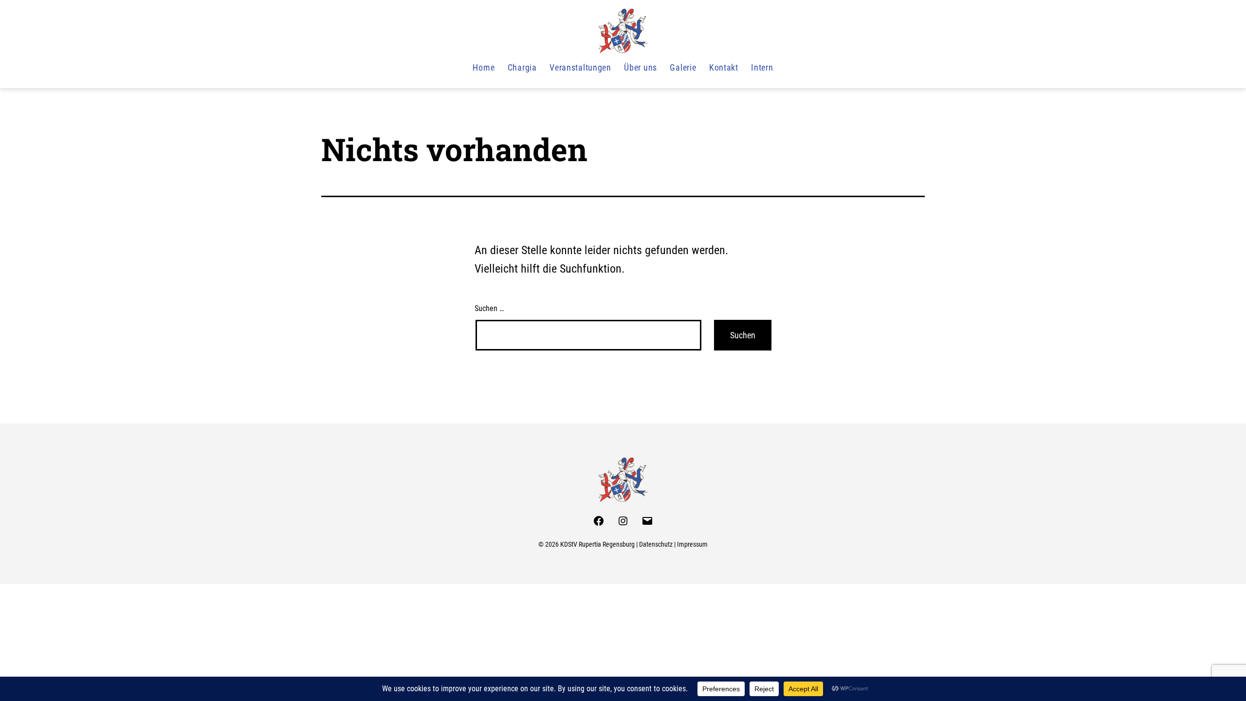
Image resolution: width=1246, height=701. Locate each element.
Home (484, 67)
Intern (762, 67)
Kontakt (723, 67)
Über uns (640, 67)
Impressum (692, 544)
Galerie (683, 67)
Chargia (522, 67)
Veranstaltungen (580, 67)
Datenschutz (656, 544)
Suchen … (489, 308)
